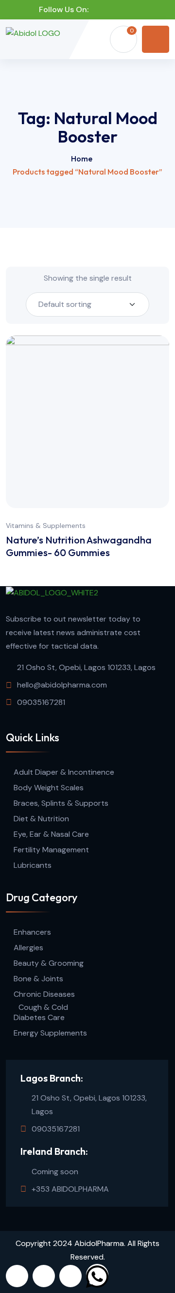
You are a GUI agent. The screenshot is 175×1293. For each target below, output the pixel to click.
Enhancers (32, 932)
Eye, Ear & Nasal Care (51, 834)
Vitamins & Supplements (46, 525)
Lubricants (33, 865)
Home (81, 158)
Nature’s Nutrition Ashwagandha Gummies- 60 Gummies (79, 546)
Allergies (28, 947)
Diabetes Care (39, 1017)
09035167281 (41, 702)
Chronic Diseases (44, 994)
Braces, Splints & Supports (61, 803)
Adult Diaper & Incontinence (64, 772)
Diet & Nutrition (41, 819)
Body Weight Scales (49, 787)
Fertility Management (51, 850)
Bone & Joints (38, 979)
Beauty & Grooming (49, 963)
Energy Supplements (50, 1033)
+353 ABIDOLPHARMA (70, 1189)
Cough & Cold (43, 1007)
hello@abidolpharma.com (62, 685)
